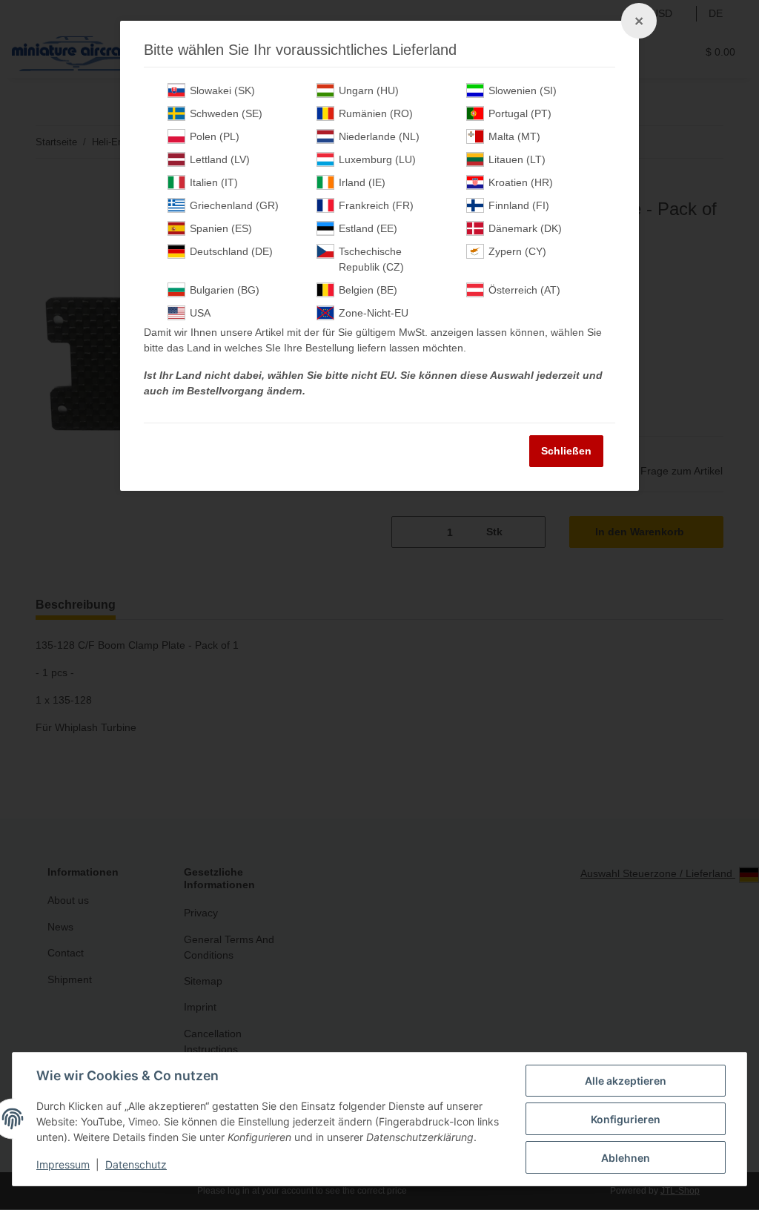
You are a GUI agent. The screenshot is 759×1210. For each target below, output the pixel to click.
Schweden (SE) (226, 113)
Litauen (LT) (517, 159)
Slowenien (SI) (522, 90)
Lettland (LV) (220, 159)
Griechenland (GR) (234, 205)
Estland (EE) (368, 228)
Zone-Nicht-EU (373, 313)
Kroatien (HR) (520, 182)
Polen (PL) (214, 136)
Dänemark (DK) (525, 228)
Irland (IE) (362, 182)
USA (200, 313)
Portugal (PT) (519, 113)
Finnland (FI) (518, 205)
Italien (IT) (214, 182)
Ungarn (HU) (369, 90)
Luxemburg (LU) (377, 159)
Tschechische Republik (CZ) (371, 259)
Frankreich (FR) (376, 205)
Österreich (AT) (524, 290)
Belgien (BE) (368, 290)
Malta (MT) (514, 136)
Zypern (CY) (517, 251)
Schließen (566, 451)
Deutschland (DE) (231, 251)
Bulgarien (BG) (224, 290)
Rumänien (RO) (376, 113)
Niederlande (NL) (379, 136)
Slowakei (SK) (222, 90)
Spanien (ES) (221, 228)
